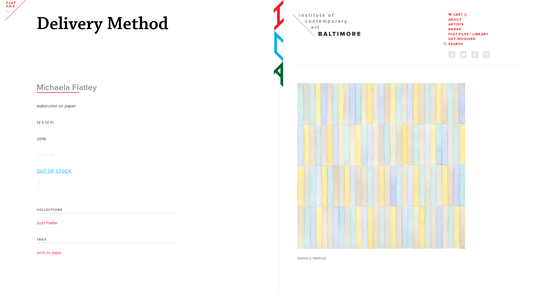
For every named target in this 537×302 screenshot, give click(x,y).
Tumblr (474, 54)
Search (455, 44)
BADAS (454, 29)
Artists (456, 24)
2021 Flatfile (47, 223)
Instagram (486, 54)
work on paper (49, 253)
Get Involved (462, 39)
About (454, 19)
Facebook (451, 54)
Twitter (463, 54)
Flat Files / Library (468, 34)
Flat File (11, 5)
